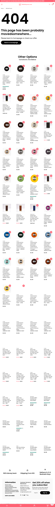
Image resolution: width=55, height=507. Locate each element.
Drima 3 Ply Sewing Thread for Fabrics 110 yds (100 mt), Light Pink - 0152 (7, 400)
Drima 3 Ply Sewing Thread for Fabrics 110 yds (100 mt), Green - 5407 (7, 352)
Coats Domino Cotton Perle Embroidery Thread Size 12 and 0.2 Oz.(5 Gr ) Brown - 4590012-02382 (20, 136)
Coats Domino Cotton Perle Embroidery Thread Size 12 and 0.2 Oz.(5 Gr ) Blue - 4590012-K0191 (7, 246)
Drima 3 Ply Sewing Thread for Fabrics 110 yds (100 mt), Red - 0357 (7, 376)
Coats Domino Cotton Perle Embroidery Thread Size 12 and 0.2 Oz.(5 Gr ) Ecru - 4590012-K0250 (7, 163)
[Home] (7, 505)
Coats (4, 74)
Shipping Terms (8, 488)
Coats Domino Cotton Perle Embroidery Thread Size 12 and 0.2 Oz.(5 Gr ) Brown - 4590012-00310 (48, 273)
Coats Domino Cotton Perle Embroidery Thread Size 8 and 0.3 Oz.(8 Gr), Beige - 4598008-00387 (20, 327)
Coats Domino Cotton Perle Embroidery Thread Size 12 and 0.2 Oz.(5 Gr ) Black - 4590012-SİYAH (7, 80)
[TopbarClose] (54, 1)
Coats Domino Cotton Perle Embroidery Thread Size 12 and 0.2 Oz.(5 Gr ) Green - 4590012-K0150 (20, 246)
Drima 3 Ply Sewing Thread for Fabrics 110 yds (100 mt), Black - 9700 (48, 135)
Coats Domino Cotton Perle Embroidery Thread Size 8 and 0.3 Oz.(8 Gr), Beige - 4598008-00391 (7, 327)
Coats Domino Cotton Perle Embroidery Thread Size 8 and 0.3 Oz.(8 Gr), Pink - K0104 (48, 299)
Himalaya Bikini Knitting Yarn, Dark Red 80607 (47, 449)
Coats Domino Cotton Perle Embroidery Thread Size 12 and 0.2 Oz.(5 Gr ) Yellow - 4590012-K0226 (48, 109)
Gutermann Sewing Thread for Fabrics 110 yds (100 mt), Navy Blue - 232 (34, 218)
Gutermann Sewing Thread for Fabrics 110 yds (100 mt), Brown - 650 (20, 218)
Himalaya (32, 396)
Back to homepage (11, 43)
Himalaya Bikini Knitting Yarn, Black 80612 (47, 399)
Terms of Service (9, 486)
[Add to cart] (10, 66)
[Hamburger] (2, 4)
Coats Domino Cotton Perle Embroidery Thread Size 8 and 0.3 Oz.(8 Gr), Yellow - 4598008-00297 (34, 190)
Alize (17, 446)
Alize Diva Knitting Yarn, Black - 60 (20, 448)
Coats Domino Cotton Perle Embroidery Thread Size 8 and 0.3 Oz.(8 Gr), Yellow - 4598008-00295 (34, 327)
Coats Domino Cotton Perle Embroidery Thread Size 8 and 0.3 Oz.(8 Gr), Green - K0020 (20, 189)
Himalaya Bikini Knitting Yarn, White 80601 (33, 399)
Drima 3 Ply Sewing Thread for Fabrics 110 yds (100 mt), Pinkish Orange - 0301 (20, 376)
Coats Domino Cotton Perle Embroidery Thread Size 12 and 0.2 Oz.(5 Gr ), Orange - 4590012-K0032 (34, 246)
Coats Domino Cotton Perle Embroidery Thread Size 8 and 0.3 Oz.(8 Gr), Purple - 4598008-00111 (48, 327)
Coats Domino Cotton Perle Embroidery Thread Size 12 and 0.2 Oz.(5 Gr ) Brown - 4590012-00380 (34, 273)
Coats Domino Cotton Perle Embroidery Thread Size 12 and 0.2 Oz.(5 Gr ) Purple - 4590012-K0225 (48, 219)
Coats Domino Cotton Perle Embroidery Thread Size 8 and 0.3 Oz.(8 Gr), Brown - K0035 (20, 109)
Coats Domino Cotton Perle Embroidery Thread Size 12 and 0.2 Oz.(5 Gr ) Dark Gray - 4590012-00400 (48, 163)
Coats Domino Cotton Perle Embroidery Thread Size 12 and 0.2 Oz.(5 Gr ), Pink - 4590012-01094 (34, 163)
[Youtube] (27, 495)
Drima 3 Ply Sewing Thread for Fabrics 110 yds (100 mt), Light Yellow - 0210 (34, 376)
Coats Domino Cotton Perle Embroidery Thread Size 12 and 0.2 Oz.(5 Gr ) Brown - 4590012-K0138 (7, 136)
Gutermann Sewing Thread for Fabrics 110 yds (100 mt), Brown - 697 (48, 188)
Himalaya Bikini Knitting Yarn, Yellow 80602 (33, 423)
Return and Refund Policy (11, 487)
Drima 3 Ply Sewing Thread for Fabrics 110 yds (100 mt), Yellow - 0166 (48, 376)
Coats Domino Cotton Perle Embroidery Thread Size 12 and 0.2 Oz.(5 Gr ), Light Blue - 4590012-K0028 (47, 246)
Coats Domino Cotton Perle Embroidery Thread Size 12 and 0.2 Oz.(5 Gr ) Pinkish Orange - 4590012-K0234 (34, 109)
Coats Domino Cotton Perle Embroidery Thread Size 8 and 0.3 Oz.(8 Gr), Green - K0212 (20, 299)
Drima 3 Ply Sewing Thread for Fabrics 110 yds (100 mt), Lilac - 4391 (20, 352)
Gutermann (5, 104)
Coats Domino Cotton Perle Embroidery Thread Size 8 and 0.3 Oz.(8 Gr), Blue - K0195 (34, 299)
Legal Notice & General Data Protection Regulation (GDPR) (12, 490)
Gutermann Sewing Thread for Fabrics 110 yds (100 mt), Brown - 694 (7, 218)
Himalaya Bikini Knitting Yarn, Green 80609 (33, 449)
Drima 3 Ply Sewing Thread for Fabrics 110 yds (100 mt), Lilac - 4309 (34, 352)
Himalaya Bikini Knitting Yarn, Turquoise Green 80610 (20, 424)
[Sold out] (10, 95)
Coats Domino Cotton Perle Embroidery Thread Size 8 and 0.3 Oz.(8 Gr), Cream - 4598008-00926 (34, 136)
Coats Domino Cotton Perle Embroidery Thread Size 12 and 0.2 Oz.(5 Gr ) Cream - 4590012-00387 (20, 273)
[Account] (34, 505)
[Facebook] (20, 495)
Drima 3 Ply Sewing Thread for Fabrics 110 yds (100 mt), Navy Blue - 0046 (20, 400)
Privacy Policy (8, 484)
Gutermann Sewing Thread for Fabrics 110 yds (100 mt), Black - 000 (7, 108)
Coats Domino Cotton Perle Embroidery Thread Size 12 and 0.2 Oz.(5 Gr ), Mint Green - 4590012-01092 (6, 273)
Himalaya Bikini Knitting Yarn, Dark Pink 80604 (47, 423)
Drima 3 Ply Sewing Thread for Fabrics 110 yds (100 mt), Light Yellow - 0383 (48, 352)
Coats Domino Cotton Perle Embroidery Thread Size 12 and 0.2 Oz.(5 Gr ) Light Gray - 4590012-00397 (7, 190)
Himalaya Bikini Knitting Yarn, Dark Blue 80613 (6, 423)
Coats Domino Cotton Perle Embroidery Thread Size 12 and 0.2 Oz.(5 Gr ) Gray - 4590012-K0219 (20, 163)
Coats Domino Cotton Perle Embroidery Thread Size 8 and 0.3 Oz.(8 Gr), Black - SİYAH (20, 79)
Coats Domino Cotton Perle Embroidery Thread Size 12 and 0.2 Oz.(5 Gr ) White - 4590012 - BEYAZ (48, 80)
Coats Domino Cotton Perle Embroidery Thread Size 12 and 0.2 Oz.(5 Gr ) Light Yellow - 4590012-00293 (7, 300)
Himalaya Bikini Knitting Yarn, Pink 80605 (7, 449)
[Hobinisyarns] (25, 4)
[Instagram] (22, 495)
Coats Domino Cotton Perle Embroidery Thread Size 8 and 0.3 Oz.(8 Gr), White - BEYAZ (34, 79)
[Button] (49, 4)
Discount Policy (8, 493)
